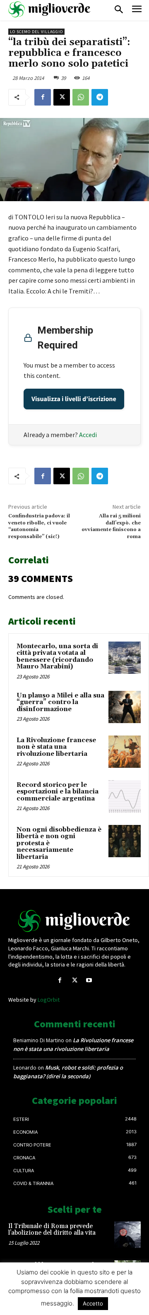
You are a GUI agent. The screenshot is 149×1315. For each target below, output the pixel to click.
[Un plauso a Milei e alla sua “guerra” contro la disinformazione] (124, 707)
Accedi (88, 434)
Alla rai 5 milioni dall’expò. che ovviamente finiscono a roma (111, 526)
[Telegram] (99, 97)
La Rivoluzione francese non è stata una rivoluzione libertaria (56, 747)
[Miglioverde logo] (74, 921)
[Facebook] (42, 97)
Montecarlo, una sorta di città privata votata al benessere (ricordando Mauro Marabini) (57, 656)
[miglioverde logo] (49, 9)
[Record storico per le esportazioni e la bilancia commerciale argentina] (124, 796)
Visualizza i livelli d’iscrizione (73, 399)
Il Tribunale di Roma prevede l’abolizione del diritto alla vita (52, 1229)
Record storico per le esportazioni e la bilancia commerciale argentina (58, 792)
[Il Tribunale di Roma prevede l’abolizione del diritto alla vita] (127, 1234)
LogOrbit (49, 999)
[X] (61, 97)
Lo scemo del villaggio (36, 31)
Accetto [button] (93, 1303)
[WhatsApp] (80, 97)
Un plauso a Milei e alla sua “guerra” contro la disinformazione (60, 702)
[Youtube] (89, 980)
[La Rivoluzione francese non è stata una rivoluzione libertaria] (124, 752)
